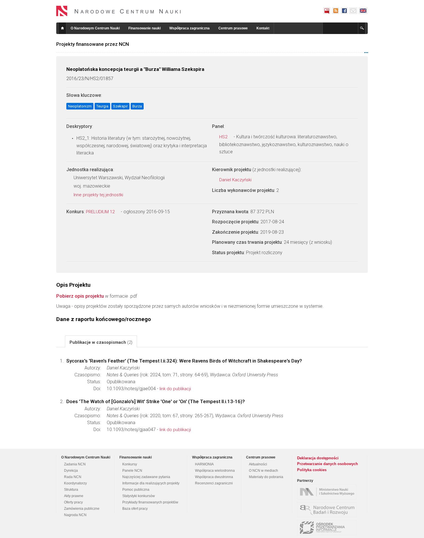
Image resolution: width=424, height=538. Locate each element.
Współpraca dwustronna (214, 477)
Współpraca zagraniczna (189, 28)
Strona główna (62, 28)
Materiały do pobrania (266, 477)
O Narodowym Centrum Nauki (95, 28)
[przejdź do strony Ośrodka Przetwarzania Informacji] (328, 527)
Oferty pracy (73, 502)
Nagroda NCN (75, 515)
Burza (137, 106)
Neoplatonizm (80, 106)
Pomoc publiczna (135, 489)
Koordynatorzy (75, 483)
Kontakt (262, 28)
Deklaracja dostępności (318, 458)
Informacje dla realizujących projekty (150, 483)
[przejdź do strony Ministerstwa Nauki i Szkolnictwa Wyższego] (328, 491)
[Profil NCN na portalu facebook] (344, 10)
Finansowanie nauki (144, 28)
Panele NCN (132, 470)
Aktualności (258, 464)
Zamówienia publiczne (82, 508)
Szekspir (120, 106)
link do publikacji (175, 388)
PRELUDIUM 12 (101, 211)
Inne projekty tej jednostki (99, 194)
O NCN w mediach (263, 470)
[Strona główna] (118, 11)
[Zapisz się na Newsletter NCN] (353, 10)
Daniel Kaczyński (236, 179)
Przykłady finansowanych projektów (150, 502)
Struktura (71, 489)
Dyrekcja (71, 470)
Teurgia (102, 106)
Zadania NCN (75, 464)
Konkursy (129, 464)
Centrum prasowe (233, 28)
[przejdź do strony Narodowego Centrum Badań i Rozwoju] (328, 509)
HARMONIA (204, 464)
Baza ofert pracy (135, 508)
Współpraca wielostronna (215, 470)
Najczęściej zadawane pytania (146, 477)
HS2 (223, 136)
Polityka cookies (312, 470)
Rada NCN (72, 477)
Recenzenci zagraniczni (214, 483)
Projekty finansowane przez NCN (92, 44)
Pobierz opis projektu (80, 296)
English (363, 10)
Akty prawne (73, 496)
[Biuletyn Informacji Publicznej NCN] (327, 10)
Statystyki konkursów (138, 496)
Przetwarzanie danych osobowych (327, 464)
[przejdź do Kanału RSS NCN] (335, 10)
